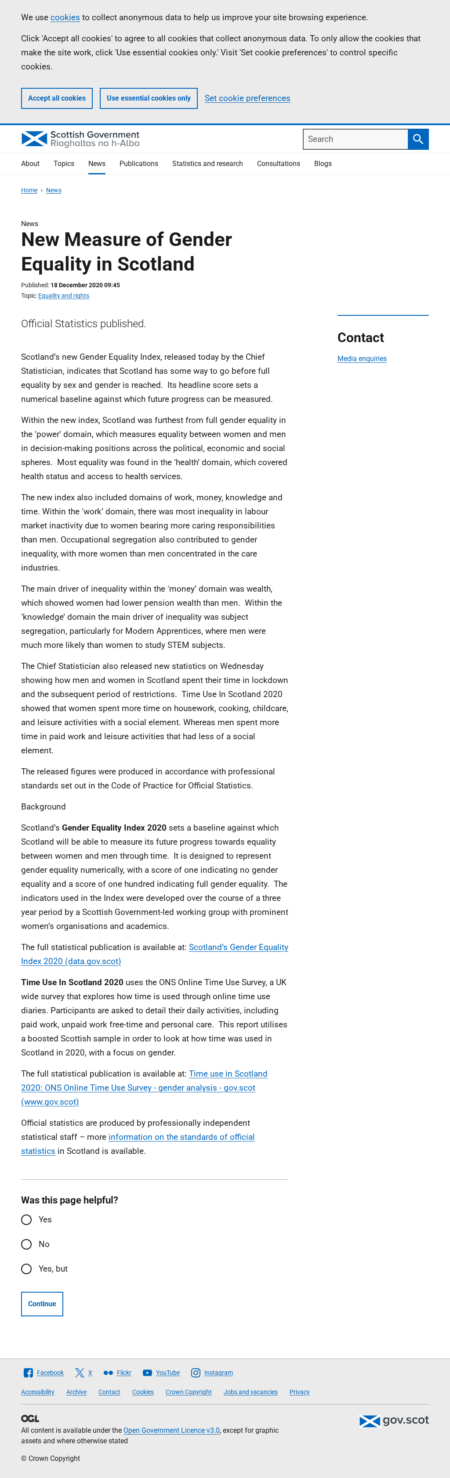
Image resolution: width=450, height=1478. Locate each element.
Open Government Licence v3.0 (171, 1430)
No (44, 1244)
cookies (65, 17)
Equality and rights (63, 295)
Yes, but (53, 1269)
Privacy (300, 1391)
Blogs (323, 163)
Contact (109, 1391)
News (96, 163)
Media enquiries (362, 358)
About (30, 163)
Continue (42, 1304)
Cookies (143, 1391)
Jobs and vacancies (251, 1391)
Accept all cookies (57, 98)
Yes (45, 1219)
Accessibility (37, 1391)
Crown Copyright (189, 1391)
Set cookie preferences (247, 98)
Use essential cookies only (149, 98)
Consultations (278, 163)
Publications (139, 163)
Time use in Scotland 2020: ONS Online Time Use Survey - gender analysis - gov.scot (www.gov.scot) (144, 1088)
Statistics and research (207, 163)
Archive (76, 1391)
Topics (64, 163)
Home (29, 190)
